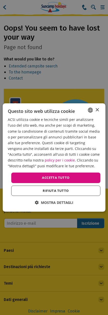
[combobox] (90, 110)
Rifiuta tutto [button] (56, 190)
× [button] (97, 110)
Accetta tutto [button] (55, 177)
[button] (54, 202)
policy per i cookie (60, 160)
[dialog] (54, 157)
